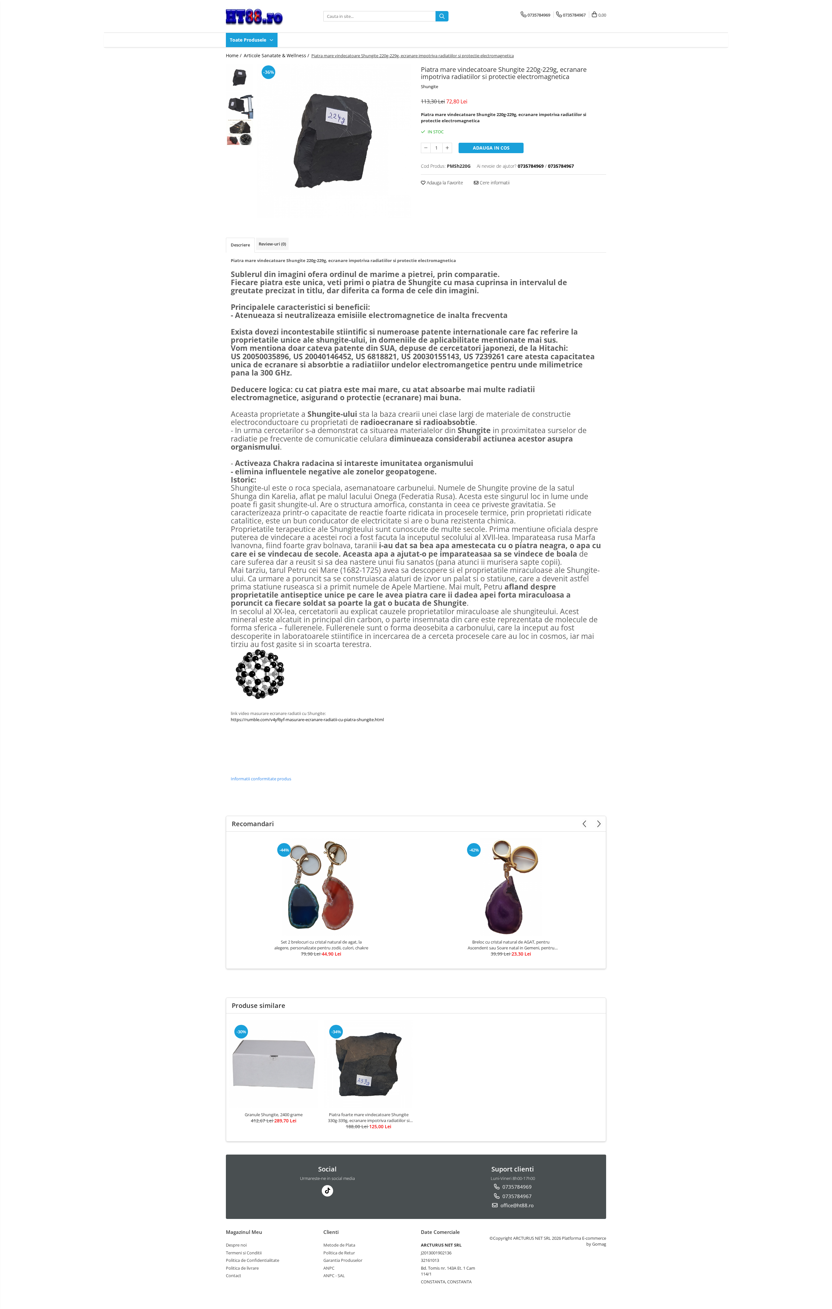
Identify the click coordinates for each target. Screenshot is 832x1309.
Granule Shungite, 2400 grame (274, 1114)
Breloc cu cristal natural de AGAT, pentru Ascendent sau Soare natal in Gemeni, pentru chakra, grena (511, 945)
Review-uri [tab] (272, 244)
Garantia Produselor (342, 1260)
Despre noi (236, 1245)
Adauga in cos (491, 148)
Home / (234, 55)
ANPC (328, 1268)
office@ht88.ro (516, 1205)
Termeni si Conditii (244, 1253)
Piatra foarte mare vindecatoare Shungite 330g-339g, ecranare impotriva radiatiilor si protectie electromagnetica (369, 1117)
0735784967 (516, 1196)
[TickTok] (327, 1191)
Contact (233, 1275)
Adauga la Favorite (444, 182)
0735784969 (516, 1186)
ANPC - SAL (334, 1275)
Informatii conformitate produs (261, 779)
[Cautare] (442, 16)
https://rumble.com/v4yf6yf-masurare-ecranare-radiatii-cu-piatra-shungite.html (307, 719)
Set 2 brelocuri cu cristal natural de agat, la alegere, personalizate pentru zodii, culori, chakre (321, 945)
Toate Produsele (248, 40)
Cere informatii (494, 182)
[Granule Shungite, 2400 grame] (273, 1064)
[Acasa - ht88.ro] (258, 16)
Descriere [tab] (240, 245)
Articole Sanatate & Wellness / (277, 55)
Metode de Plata (339, 1245)
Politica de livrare (242, 1268)
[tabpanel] (334, 141)
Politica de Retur (339, 1253)
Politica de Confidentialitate (252, 1260)
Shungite (429, 86)
